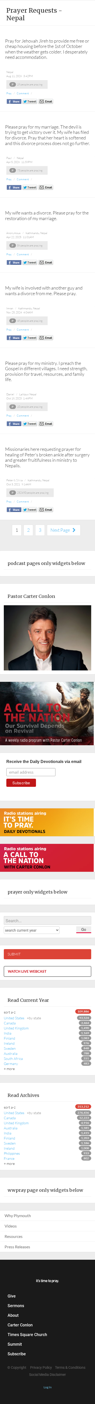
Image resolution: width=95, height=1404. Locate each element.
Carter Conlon (20, 1325)
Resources (14, 1236)
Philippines (12, 1153)
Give (12, 1296)
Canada (10, 1023)
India (7, 1033)
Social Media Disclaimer (47, 1375)
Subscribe (17, 1354)
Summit (15, 1344)
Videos (11, 1225)
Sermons (16, 1305)
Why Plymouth (18, 1215)
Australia (10, 1053)
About (13, 1315)
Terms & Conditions (70, 1367)
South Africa (13, 1058)
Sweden (10, 1048)
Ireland (9, 1043)
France (9, 1158)
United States (22, 1018)
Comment (23, 93)
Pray (9, 93)
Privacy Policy (41, 1367)
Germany (11, 1063)
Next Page (60, 530)
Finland (9, 1038)
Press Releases (17, 1246)
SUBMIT (14, 954)
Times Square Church (27, 1334)
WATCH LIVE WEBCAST (27, 971)
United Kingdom (16, 1028)
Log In (48, 1387)
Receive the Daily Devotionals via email (43, 761)
